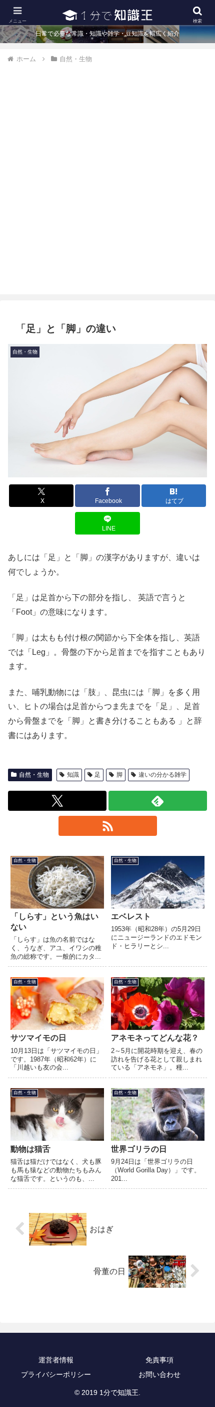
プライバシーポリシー (56, 1374)
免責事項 (160, 1360)
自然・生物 (34, 774)
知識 (73, 774)
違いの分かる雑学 (162, 774)
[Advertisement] (107, 177)
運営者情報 (56, 1360)
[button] (194, 1258)
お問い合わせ (159, 1374)
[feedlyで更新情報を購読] (157, 801)
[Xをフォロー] (57, 801)
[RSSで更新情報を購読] (107, 826)
